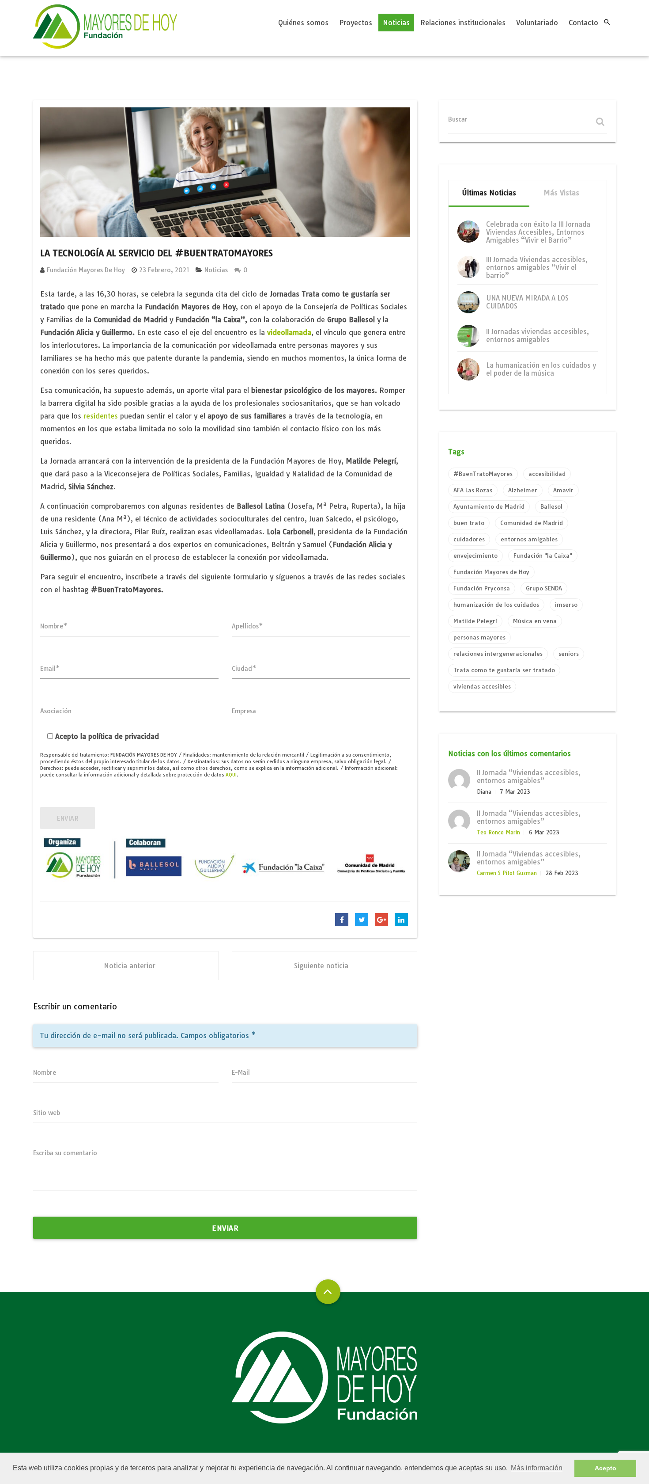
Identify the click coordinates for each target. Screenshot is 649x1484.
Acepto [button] (605, 1468)
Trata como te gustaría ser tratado (504, 670)
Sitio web (46, 1112)
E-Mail (241, 1072)
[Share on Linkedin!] (401, 919)
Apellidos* (247, 626)
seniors (568, 653)
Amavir (563, 490)
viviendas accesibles (482, 686)
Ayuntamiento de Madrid (488, 506)
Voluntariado (537, 22)
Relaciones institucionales (463, 22)
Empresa (244, 711)
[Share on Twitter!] (361, 919)
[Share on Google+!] (381, 919)
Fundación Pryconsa (481, 588)
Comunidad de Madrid (531, 522)
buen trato (468, 522)
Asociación (56, 711)
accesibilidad (547, 473)
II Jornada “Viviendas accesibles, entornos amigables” (529, 777)
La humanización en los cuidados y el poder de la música (541, 369)
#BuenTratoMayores (483, 473)
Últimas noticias (489, 192)
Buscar (458, 119)
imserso (566, 604)
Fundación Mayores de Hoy (86, 270)
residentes (100, 415)
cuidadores (469, 539)
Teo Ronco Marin (498, 832)
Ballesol (551, 506)
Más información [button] (536, 1468)
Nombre (44, 1072)
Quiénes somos (303, 22)
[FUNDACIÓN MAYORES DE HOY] (105, 28)
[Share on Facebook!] (341, 919)
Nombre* (54, 626)
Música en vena (535, 620)
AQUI (231, 775)
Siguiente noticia (321, 965)
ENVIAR (67, 818)
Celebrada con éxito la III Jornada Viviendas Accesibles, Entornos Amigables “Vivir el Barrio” (538, 232)
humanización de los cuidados (496, 604)
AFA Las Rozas (472, 490)
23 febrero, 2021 (164, 270)
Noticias (396, 22)
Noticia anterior (129, 965)
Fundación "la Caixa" (542, 555)
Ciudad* (244, 668)
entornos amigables (529, 539)
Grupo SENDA (544, 588)
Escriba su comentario (65, 1153)
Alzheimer (522, 490)
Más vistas (561, 192)
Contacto (583, 22)
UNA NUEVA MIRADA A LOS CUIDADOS (527, 302)
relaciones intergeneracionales (498, 653)
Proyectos (355, 22)
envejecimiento (475, 555)
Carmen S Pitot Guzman (507, 873)
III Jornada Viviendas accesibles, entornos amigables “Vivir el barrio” (537, 267)
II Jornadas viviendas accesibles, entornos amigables (537, 335)
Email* (50, 668)
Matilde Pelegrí (475, 620)
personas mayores (479, 637)
